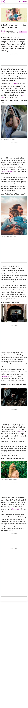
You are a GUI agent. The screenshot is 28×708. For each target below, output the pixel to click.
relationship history (7, 171)
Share (24, 32)
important (15, 509)
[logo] (3, 1)
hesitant (21, 431)
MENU (24, 1)
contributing (5, 376)
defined (15, 84)
